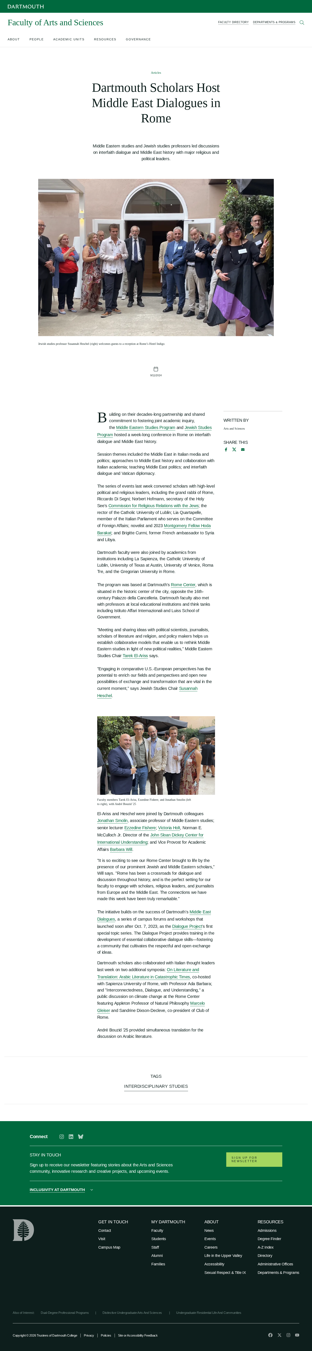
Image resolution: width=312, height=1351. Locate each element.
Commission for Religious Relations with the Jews (153, 505)
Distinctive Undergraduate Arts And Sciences (133, 1312)
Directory (265, 1255)
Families (158, 1264)
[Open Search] (302, 22)
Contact (104, 1230)
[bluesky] (80, 1136)
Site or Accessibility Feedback (138, 1335)
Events (210, 1239)
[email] (243, 449)
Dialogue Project (187, 926)
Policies (106, 1335)
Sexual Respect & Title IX (225, 1272)
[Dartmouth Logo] (26, 6)
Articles (156, 72)
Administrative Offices (275, 1264)
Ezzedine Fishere (140, 827)
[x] (234, 449)
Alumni (157, 1255)
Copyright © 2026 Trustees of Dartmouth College (45, 1335)
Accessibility (214, 1264)
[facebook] (225, 449)
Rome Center (183, 584)
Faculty (157, 1230)
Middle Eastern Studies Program (145, 427)
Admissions (267, 1230)
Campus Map (109, 1247)
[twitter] (279, 1335)
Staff (155, 1247)
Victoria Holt (169, 827)
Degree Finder (269, 1239)
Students (158, 1239)
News (209, 1230)
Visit (101, 1239)
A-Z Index (266, 1247)
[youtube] (297, 1335)
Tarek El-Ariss (135, 655)
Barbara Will (121, 849)
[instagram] (61, 1136)
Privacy (89, 1335)
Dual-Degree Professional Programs (65, 1312)
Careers (211, 1247)
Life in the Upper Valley (223, 1255)
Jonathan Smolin (112, 820)
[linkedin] (71, 1136)
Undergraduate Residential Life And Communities (208, 1312)
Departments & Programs (278, 1272)
